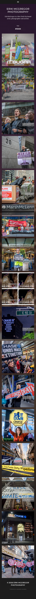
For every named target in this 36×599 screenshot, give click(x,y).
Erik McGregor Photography (18, 10)
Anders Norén (21, 589)
